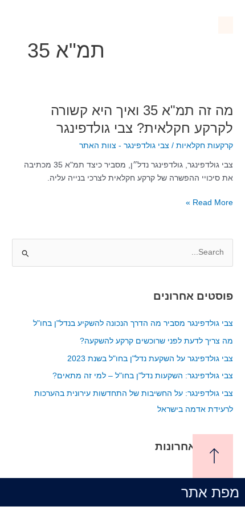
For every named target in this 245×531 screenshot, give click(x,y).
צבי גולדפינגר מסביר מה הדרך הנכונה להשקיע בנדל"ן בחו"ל (133, 323)
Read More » (209, 203)
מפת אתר (210, 492)
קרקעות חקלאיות (204, 145)
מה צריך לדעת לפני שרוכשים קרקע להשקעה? (156, 341)
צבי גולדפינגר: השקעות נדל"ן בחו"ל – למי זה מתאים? (142, 375)
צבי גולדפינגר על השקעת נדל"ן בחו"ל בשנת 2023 (150, 358)
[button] (225, 25)
